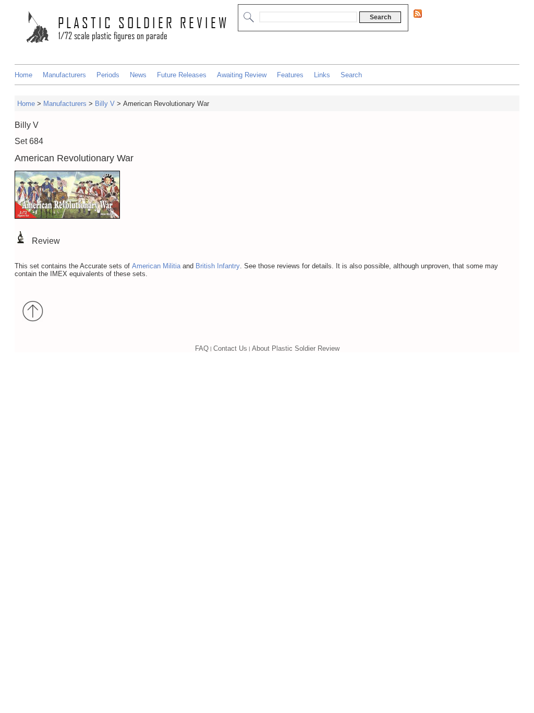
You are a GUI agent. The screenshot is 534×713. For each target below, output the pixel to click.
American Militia (156, 266)
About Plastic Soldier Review (295, 348)
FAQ (202, 348)
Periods (107, 75)
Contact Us (230, 348)
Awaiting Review (241, 75)
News (138, 75)
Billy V (106, 104)
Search (351, 75)
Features (290, 75)
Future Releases (182, 75)
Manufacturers (64, 75)
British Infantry (218, 266)
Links (322, 75)
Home (23, 75)
